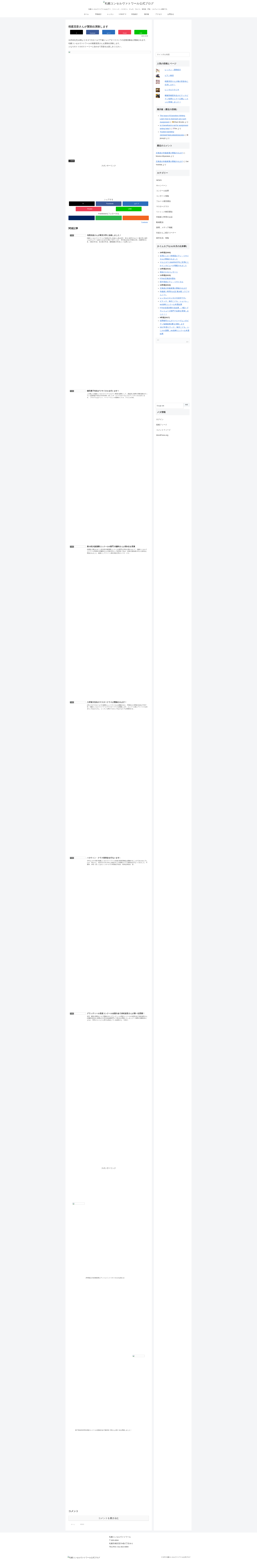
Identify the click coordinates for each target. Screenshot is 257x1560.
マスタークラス (162, 206)
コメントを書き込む (108, 1518)
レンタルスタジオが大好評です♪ (173, 298)
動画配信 (159, 222)
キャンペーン (161, 186)
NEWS (72, 161)
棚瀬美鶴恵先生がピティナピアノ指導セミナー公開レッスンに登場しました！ (176, 99)
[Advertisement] (108, 181)
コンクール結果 (162, 191)
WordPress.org (162, 435)
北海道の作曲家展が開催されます (169, 153)
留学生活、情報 (162, 238)
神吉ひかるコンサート (169, 272)
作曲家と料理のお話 (164, 217)
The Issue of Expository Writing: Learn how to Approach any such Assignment (173, 119)
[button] (187, 54)
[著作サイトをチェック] (81, 218)
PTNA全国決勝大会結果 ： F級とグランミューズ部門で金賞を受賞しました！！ (174, 311)
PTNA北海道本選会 (167, 279)
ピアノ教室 (169, 76)
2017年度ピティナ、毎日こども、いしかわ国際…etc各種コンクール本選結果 (174, 330)
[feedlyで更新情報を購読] (108, 218)
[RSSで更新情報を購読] (136, 218)
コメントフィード (163, 430)
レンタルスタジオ (172, 90)
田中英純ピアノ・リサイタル (171, 282)
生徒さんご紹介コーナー (166, 233)
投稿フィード (161, 425)
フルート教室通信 (163, 201)
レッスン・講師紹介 (173, 70)
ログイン (159, 419)
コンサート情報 (162, 196)
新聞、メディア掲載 (164, 227)
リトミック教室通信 (164, 212)
